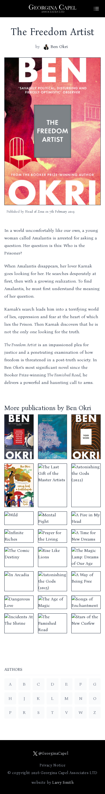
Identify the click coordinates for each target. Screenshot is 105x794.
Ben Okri (59, 46)
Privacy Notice (53, 765)
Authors (13, 670)
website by (53, 782)
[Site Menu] (96, 8)
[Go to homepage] (52, 9)
